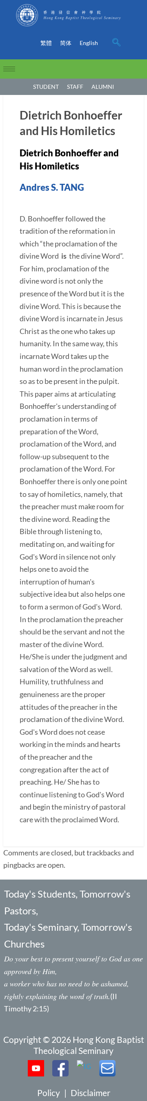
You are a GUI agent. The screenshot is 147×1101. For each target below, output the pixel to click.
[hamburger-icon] (9, 68)
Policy (48, 1092)
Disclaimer (90, 1092)
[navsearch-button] (116, 43)
